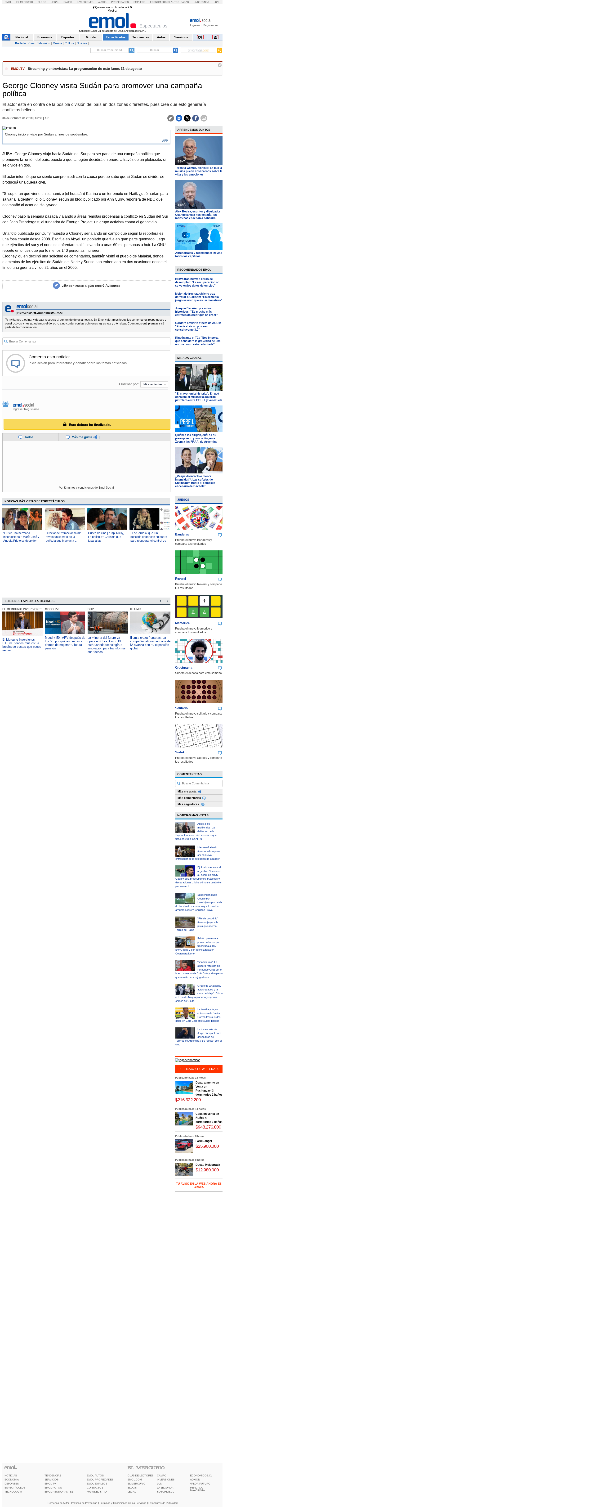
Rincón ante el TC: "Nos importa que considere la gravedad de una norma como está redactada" (198, 341)
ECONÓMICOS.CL (201, 1475)
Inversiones (85, 2)
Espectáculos (115, 37)
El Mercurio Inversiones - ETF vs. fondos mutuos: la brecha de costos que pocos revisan (21, 645)
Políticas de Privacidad (84, 1503)
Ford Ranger (204, 1141)
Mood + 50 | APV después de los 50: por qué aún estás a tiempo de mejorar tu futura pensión (65, 643)
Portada (20, 43)
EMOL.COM (135, 1479)
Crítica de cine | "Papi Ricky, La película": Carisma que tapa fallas (106, 536)
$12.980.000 (207, 1169)
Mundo (91, 37)
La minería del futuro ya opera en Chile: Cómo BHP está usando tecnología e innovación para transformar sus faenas (107, 645)
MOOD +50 (52, 609)
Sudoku (181, 752)
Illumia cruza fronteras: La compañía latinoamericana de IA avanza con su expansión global (150, 643)
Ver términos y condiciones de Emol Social (86, 487)
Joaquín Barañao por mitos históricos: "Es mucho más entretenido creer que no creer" (196, 312)
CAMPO (161, 1475)
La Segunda (201, 2)
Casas (185, 2)
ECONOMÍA (11, 1479)
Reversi (180, 578)
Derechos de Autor (58, 1503)
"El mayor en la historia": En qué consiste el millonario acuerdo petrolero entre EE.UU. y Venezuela (198, 397)
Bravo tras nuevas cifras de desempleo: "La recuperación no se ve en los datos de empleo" (197, 282)
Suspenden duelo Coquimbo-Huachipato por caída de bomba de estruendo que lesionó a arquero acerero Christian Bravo (198, 902)
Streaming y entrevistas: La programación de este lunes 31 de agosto (85, 69)
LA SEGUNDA (165, 1487)
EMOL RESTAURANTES (59, 1491)
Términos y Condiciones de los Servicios (122, 1503)
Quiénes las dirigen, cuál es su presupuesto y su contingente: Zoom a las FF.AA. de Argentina (196, 438)
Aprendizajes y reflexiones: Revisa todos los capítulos (198, 254)
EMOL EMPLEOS (97, 1483)
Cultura (69, 43)
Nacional (21, 37)
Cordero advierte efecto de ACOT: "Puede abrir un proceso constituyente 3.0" (198, 326)
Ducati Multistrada (208, 1164)
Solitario (181, 708)
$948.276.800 (208, 1127)
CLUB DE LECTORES (140, 1475)
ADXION (195, 1479)
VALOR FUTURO (200, 1483)
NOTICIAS (10, 1475)
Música (57, 43)
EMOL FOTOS (53, 1487)
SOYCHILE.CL (165, 1491)
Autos (102, 2)
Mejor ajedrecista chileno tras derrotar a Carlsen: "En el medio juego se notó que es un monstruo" (198, 297)
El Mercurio (24, 2)
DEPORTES (11, 1483)
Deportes (67, 37)
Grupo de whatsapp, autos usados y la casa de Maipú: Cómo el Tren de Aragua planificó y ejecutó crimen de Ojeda (199, 993)
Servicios (181, 37)
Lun (216, 2)
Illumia (136, 609)
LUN (159, 1483)
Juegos (183, 499)
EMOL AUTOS (95, 1475)
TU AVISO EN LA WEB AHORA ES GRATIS (199, 1185)
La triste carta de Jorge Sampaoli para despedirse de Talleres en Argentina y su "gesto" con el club (198, 1037)
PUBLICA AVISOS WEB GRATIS (198, 1069)
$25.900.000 (207, 1146)
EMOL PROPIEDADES (100, 1479)
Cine (31, 43)
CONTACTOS (95, 1487)
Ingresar (195, 25)
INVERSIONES (165, 1479)
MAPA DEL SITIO (97, 1491)
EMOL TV (50, 1483)
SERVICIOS (51, 1479)
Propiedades (120, 2)
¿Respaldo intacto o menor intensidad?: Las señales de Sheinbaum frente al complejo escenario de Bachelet (195, 481)
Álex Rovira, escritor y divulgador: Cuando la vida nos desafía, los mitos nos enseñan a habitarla (198, 215)
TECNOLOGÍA (13, 1491)
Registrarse (210, 25)
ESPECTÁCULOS (14, 1487)
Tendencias (140, 37)
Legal (55, 2)
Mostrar (112, 10)
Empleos (139, 2)
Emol (8, 2)
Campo (67, 2)
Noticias (82, 43)
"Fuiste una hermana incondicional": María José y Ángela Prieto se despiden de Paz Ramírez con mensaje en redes (22, 540)
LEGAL (132, 1491)
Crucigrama (183, 667)
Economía (44, 37)
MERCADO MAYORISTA (197, 1489)
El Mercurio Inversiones (22, 609)
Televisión (43, 43)
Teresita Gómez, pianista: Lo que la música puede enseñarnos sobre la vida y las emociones (199, 171)
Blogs (42, 2)
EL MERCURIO (137, 1483)
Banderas (182, 534)
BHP (91, 609)
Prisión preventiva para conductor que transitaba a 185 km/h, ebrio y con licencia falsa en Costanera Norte (197, 946)
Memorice (182, 623)
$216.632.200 (188, 1099)
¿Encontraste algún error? (91, 286)
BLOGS (132, 1487)
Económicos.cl (160, 2)
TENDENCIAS (53, 1475)
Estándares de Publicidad (163, 1503)
